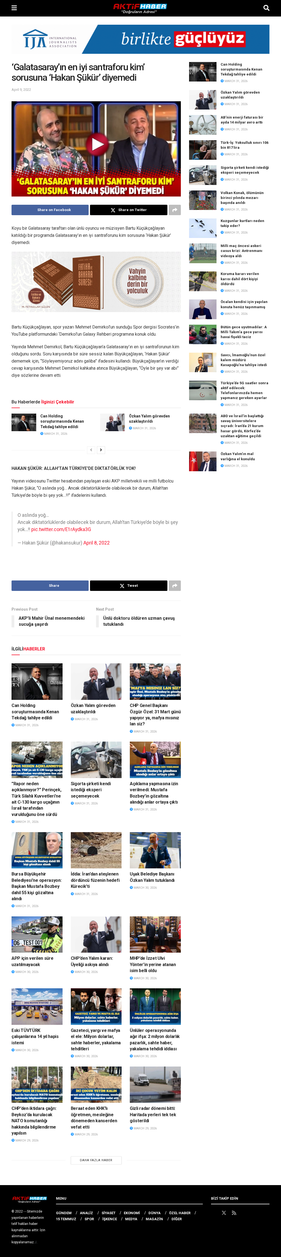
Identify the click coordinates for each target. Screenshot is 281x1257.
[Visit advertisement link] (140, 43)
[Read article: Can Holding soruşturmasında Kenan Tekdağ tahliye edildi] (24, 422)
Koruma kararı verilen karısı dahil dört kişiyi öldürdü (240, 279)
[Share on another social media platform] (175, 210)
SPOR (89, 1219)
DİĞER (177, 1219)
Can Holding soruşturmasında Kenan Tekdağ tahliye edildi (62, 421)
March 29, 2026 (26, 1140)
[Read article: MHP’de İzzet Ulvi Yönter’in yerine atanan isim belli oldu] (155, 934)
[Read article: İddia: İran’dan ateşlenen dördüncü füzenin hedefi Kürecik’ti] (96, 850)
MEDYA (131, 1219)
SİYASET (109, 1213)
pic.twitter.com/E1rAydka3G (61, 529)
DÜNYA (154, 1213)
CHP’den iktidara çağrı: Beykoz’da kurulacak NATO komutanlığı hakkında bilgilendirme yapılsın (34, 1121)
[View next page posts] (101, 450)
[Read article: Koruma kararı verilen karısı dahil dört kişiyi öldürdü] (203, 281)
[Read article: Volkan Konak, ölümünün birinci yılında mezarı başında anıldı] (203, 200)
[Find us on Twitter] (223, 1213)
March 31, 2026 (55, 434)
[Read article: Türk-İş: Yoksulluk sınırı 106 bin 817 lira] (203, 150)
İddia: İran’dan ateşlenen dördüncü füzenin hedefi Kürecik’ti (95, 880)
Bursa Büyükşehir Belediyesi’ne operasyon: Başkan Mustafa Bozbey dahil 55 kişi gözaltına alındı (36, 886)
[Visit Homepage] (140, 8)
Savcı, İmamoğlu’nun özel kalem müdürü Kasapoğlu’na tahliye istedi (244, 360)
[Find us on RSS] (234, 1213)
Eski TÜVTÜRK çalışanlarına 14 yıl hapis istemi (35, 1036)
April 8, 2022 (96, 543)
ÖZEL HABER (179, 1213)
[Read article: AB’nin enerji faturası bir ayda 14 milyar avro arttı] (203, 125)
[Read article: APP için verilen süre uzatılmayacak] (37, 934)
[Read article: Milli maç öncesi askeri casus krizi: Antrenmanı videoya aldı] (203, 253)
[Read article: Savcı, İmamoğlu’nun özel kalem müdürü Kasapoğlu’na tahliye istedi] (203, 362)
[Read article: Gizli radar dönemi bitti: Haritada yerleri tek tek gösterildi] (155, 1085)
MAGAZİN (154, 1219)
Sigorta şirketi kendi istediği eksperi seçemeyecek (91, 790)
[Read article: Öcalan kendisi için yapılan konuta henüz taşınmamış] (203, 309)
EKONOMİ (132, 1213)
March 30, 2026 (145, 888)
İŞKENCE (109, 1219)
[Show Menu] (14, 8)
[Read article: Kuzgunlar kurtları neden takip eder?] (203, 228)
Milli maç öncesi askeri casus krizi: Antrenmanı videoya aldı (241, 251)
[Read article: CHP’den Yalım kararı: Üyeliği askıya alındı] (96, 934)
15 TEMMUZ (66, 1219)
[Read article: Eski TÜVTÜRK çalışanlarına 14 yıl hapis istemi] (37, 1006)
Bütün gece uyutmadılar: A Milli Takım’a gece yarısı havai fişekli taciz (244, 332)
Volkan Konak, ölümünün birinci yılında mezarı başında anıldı (242, 198)
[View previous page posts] (91, 450)
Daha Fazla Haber (96, 1160)
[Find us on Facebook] (213, 1213)
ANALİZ (86, 1213)
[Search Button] (266, 8)
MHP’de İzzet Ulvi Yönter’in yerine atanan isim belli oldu (153, 964)
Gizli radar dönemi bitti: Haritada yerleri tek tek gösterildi (153, 1114)
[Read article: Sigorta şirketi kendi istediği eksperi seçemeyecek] (96, 760)
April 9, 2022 (21, 90)
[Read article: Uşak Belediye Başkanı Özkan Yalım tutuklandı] (155, 850)
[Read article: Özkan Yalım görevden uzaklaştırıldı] (112, 422)
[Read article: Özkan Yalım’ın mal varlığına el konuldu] (203, 461)
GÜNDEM (64, 1213)
